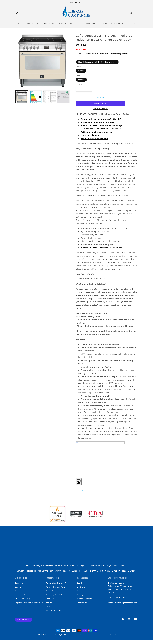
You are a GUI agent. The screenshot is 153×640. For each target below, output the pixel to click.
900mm (81, 79)
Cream (81, 71)
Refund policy (113, 635)
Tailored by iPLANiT (60, 635)
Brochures (19, 591)
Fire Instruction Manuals (25, 595)
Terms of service (101, 635)
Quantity (79, 84)
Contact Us (50, 599)
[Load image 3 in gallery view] (49, 96)
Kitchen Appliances (85, 599)
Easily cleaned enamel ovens (94, 138)
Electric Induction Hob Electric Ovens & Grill (97, 62)
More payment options (100, 109)
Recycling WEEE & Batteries (57, 595)
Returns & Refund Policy (56, 587)
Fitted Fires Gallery (22, 599)
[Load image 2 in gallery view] (35, 96)
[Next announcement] (137, 2)
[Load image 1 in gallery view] (21, 96)
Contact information (86, 635)
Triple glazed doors (90, 135)
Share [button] (81, 491)
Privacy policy (73, 635)
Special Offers (82, 603)
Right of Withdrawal (54, 610)
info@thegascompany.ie (125, 602)
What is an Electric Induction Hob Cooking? (101, 125)
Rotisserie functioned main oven (96, 132)
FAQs (48, 607)
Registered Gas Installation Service (29, 603)
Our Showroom (21, 583)
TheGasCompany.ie (47, 635)
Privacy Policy (51, 591)
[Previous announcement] (15, 2)
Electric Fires (82, 587)
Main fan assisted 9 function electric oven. (101, 129)
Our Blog (18, 587)
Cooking (80, 595)
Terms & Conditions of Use (57, 583)
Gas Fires (80, 583)
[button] (17, 13)
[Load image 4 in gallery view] (63, 96)
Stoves (79, 591)
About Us (49, 603)
